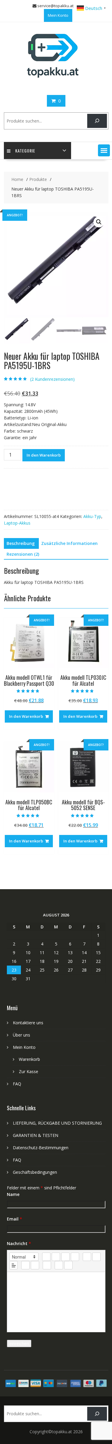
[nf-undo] (59, 1265)
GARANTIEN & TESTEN (35, 1135)
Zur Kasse (28, 1071)
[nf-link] (25, 1265)
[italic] (56, 1257)
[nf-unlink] (35, 1265)
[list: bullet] (96, 1257)
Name (13, 1194)
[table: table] (47, 1265)
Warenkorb (29, 1059)
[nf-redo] (68, 1265)
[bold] (46, 1257)
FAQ (17, 1084)
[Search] (97, 121)
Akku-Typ (92, 516)
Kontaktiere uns (28, 1022)
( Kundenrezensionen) (52, 379)
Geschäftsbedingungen (35, 1172)
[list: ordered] (87, 1257)
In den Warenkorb (44, 455)
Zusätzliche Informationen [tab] (69, 543)
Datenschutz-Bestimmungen (40, 1147)
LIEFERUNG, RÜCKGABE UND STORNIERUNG (57, 1123)
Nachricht (19, 1243)
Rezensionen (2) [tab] (23, 554)
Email (14, 1219)
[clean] (75, 1257)
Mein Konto (58, 15)
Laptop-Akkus (17, 523)
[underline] (65, 1257)
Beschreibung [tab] (21, 543)
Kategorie (25, 150)
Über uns (21, 1035)
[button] (104, 150)
